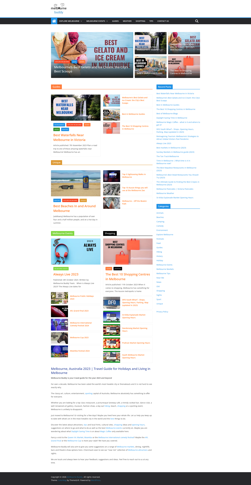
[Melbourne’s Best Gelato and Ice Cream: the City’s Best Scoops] (92, 33)
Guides (115, 21)
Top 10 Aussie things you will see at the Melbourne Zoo (135, 189)
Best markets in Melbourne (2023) (171, 147)
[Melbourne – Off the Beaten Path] (111, 203)
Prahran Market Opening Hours (136, 343)
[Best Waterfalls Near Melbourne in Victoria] (151, 43)
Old (158, 286)
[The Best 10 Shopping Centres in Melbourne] (184, 67)
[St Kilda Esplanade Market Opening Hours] (111, 317)
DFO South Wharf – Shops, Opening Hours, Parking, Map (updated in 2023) (135, 302)
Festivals (160, 239)
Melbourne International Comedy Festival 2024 (81, 324)
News (158, 282)
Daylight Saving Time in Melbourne (171, 118)
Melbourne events (114, 428)
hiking (107, 406)
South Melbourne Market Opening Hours (133, 356)
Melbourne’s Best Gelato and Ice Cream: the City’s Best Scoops (91, 69)
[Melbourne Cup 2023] (59, 338)
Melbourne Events (95, 21)
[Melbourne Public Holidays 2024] (59, 298)
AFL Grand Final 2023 (79, 310)
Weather (127, 21)
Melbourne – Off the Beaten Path (134, 202)
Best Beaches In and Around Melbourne (74, 208)
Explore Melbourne (69, 21)
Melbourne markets (125, 446)
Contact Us (163, 21)
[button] (80, 21)
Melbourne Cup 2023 (79, 337)
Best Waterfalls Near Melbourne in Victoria (147, 48)
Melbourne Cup (74, 440)
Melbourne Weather (165, 193)
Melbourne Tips (163, 273)
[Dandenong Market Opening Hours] (111, 330)
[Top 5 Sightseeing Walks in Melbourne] (111, 176)
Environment (59, 125)
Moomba (88, 437)
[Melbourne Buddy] (54, 21)
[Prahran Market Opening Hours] (111, 343)
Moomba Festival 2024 (80, 351)
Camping (160, 221)
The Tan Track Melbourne (167, 156)
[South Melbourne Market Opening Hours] (111, 357)
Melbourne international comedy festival (116, 437)
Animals (160, 213)
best (112, 418)
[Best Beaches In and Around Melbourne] (76, 183)
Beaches (57, 200)
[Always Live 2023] (76, 252)
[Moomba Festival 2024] (59, 351)
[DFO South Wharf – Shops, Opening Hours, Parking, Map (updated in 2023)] (111, 303)
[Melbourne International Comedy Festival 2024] (59, 325)
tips (85, 424)
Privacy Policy (162, 311)
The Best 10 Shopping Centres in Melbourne (181, 72)
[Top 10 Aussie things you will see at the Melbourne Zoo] (111, 189)
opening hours (138, 424)
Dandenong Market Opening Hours (134, 329)
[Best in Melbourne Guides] (151, 67)
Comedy (160, 226)
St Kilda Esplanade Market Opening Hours (133, 316)
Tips (151, 21)
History (159, 256)
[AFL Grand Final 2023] (59, 311)
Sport (158, 299)
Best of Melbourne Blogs (167, 113)
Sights (159, 295)
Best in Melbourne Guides (149, 73)
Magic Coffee (105, 431)
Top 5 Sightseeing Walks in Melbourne (134, 175)
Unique (83, 200)
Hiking (56, 129)
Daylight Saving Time (80, 431)
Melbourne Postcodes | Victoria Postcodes (174, 189)
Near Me (65, 129)
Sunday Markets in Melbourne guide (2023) (175, 152)
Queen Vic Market (75, 437)
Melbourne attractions (138, 450)
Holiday (159, 260)
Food (74, 62)
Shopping (140, 21)
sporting (88, 393)
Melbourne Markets (165, 269)
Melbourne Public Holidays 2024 (82, 297)
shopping (121, 406)
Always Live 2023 (65, 274)
